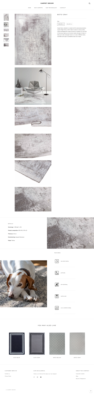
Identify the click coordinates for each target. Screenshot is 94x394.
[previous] (4, 343)
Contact (63, 7)
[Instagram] (37, 377)
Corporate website (80, 373)
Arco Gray (77, 357)
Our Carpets (38, 7)
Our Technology (51, 7)
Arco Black (57, 357)
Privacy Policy (8, 376)
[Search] (89, 3)
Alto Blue (16, 357)
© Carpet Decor (11, 389)
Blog (77, 376)
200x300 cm (69, 24)
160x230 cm (61, 24)
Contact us (7, 373)
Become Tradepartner (81, 378)
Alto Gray (37, 357)
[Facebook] (34, 377)
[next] (89, 343)
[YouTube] (40, 377)
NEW (29, 7)
